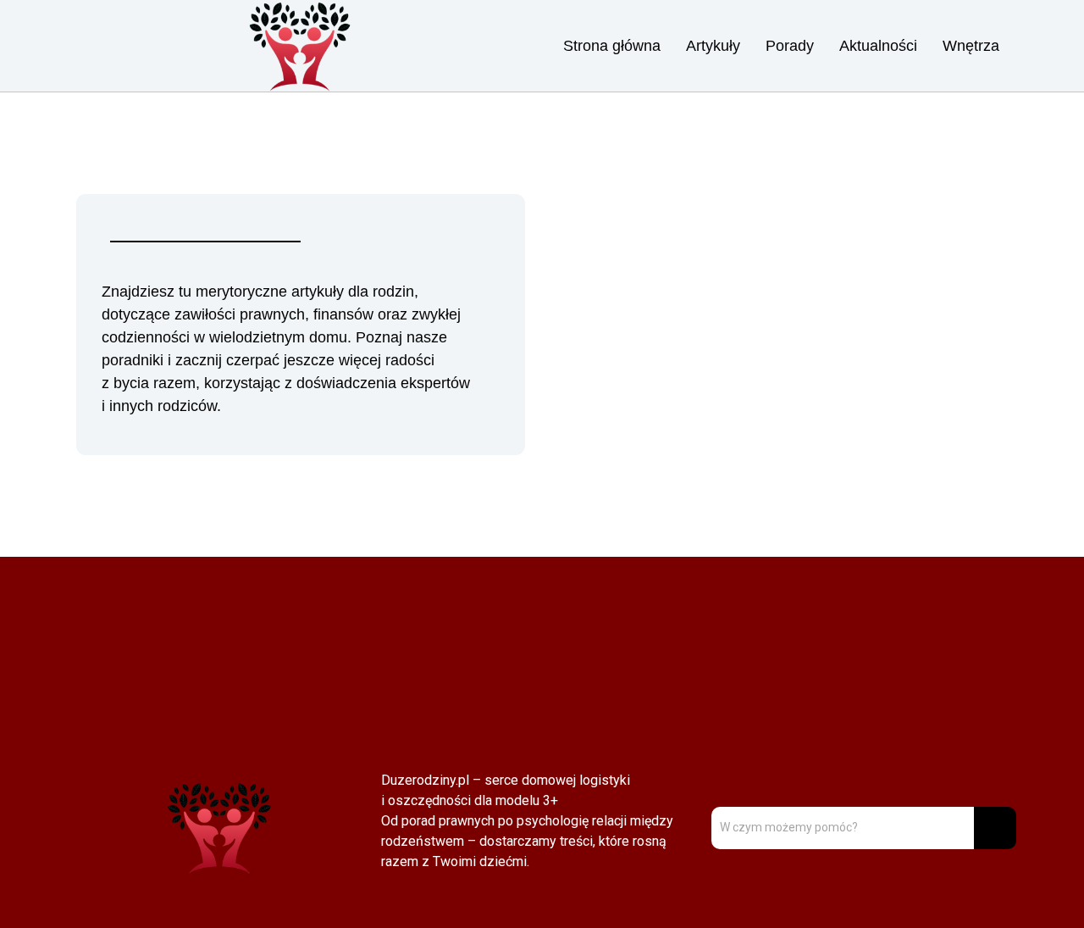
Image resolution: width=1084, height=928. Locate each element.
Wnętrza (971, 45)
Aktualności (878, 45)
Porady (790, 45)
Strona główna (612, 45)
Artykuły (713, 45)
